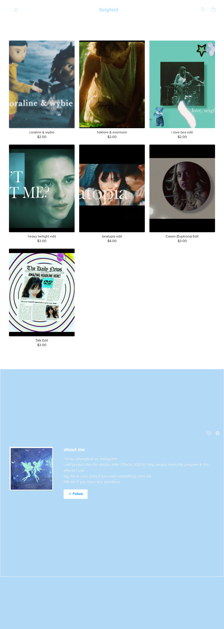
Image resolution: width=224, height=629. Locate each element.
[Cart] (215, 9)
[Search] (203, 9)
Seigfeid (108, 10)
